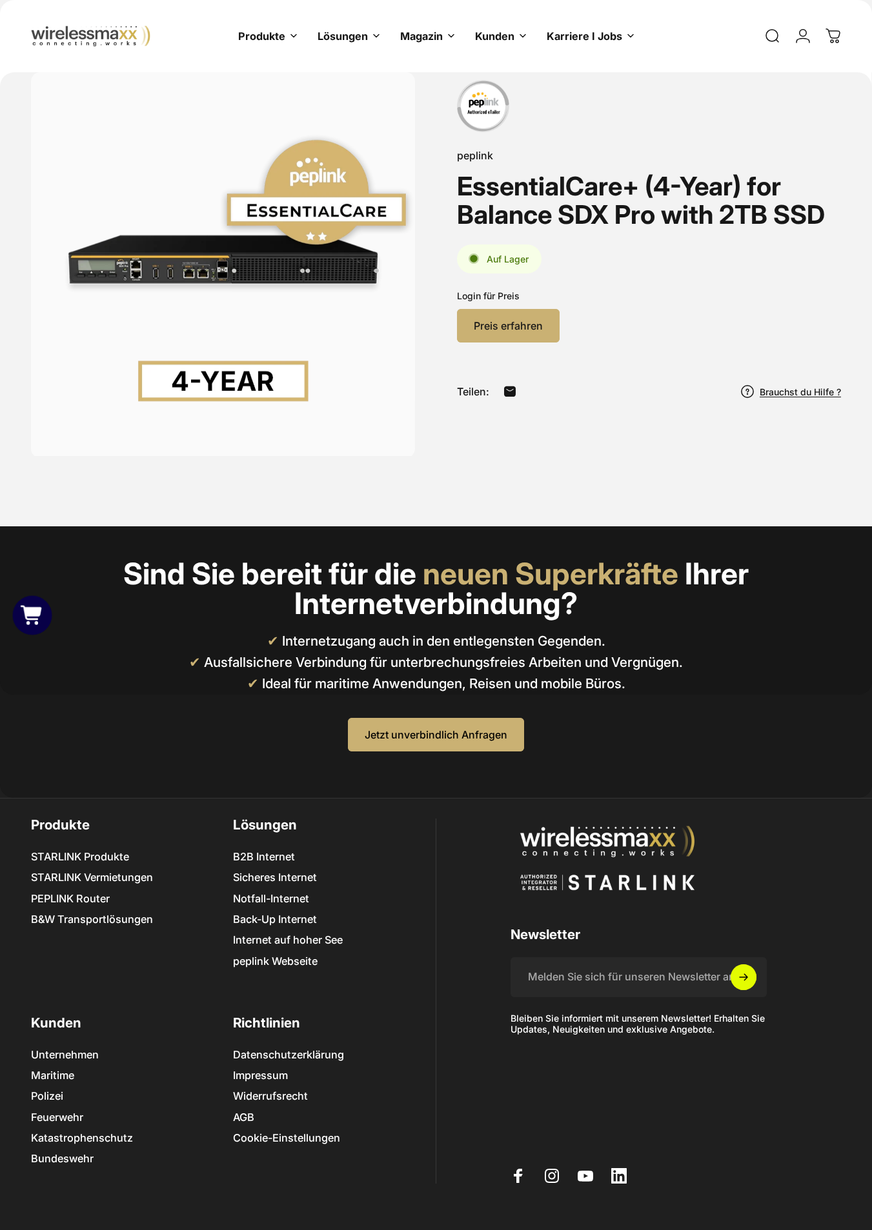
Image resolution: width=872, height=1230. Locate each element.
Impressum (260, 1075)
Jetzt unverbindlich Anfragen (436, 734)
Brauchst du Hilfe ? (800, 391)
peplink (475, 155)
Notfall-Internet (271, 898)
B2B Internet (264, 856)
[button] (32, 614)
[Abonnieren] (743, 977)
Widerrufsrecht (270, 1095)
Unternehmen (65, 1054)
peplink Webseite (275, 961)
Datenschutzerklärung (288, 1054)
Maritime (52, 1075)
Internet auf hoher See (288, 939)
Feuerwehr (57, 1117)
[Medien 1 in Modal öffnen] (223, 264)
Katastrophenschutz (82, 1137)
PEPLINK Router (70, 898)
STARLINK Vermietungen (92, 877)
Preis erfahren (508, 325)
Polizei (47, 1095)
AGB (243, 1117)
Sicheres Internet (275, 877)
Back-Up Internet (275, 919)
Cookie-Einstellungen (286, 1137)
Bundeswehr (62, 1158)
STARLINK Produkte (80, 856)
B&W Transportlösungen (92, 919)
